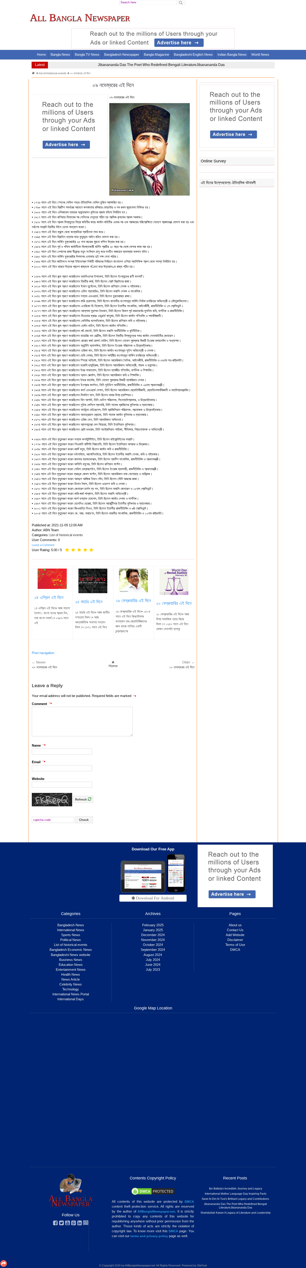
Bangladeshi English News (193, 54)
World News (260, 54)
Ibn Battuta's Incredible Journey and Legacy (235, 1188)
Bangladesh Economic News (71, 950)
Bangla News (60, 54)
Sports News (70, 935)
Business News (70, 960)
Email (37, 762)
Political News (70, 940)
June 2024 (152, 964)
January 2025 (153, 930)
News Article (70, 979)
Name (38, 745)
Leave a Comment (43, 545)
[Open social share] (3, 1263)
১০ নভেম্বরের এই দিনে (181, 667)
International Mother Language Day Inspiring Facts (235, 1193)
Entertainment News (71, 969)
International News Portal (70, 994)
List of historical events (66, 535)
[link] (80, 17)
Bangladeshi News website (70, 955)
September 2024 (153, 950)
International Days (70, 999)
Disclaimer (235, 940)
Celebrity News (70, 984)
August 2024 (153, 955)
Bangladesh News (70, 925)
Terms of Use (235, 945)
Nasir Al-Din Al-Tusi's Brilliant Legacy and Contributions (235, 1198)
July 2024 (153, 960)
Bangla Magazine (156, 54)
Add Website (235, 935)
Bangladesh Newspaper (121, 54)
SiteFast (202, 1265)
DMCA (235, 950)
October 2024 (153, 945)
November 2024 (153, 940)
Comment (41, 704)
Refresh (81, 799)
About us (235, 925)
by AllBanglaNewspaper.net (138, 1265)
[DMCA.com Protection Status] (153, 1191)
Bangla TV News (87, 54)
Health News (70, 974)
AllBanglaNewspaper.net (156, 1211)
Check (84, 820)
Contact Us (235, 930)
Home (41, 54)
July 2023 (153, 969)
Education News (71, 964)
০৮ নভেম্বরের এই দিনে (44, 667)
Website (38, 779)
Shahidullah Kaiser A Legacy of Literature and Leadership (143, 65)
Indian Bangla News (232, 54)
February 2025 (153, 925)
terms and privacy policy (149, 1236)
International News (70, 930)
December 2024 (153, 935)
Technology (70, 989)
